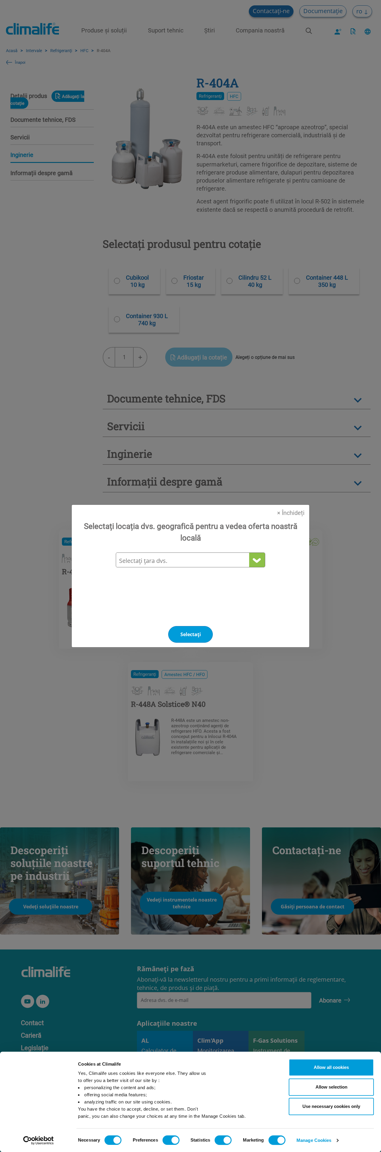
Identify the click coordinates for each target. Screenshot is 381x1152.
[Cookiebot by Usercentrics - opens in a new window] (39, 1140)
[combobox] (190, 561)
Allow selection (331, 1086)
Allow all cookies (331, 1067)
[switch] (171, 1140)
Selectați (190, 634)
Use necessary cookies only (331, 1106)
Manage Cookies (313, 1140)
